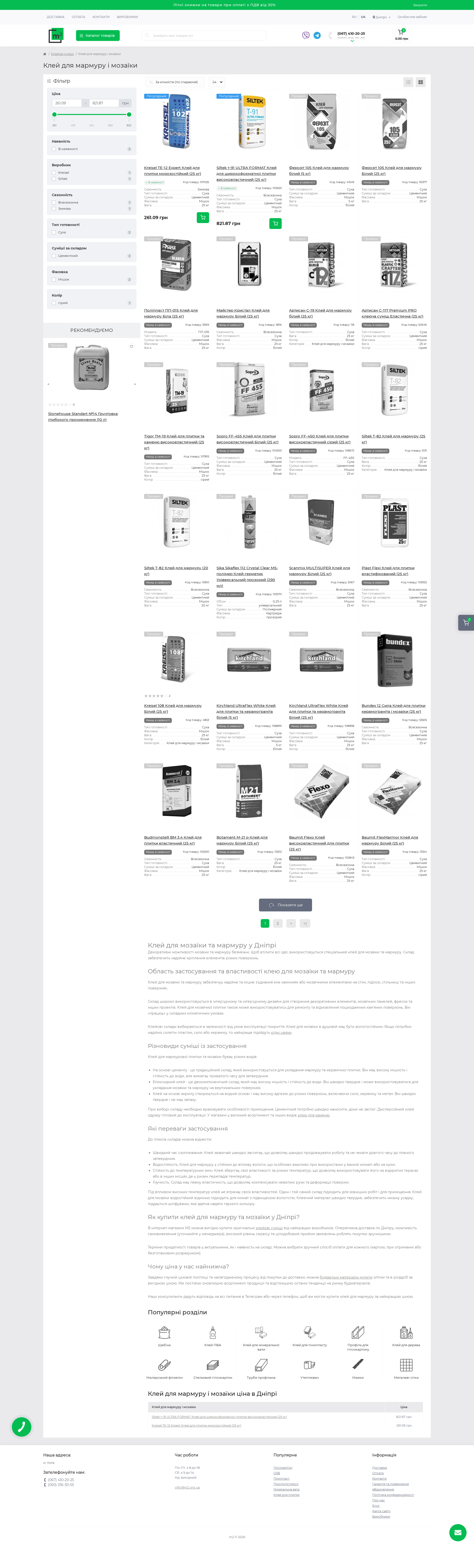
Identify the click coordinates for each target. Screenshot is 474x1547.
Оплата (78, 17)
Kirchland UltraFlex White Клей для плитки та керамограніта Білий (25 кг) (318, 711)
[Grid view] (421, 82)
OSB (277, 1473)
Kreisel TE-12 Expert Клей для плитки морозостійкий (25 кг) (196, 1425)
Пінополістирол (286, 1484)
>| (305, 923)
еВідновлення (383, 1489)
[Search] (147, 35)
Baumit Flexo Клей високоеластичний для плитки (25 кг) (319, 843)
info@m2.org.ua (187, 1487)
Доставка (55, 17)
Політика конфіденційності (393, 1495)
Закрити (420, 5)
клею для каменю (314, 1115)
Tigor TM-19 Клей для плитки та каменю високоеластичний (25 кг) (174, 442)
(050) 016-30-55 (351, 38)
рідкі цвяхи (281, 1032)
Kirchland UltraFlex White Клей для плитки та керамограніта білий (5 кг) (246, 711)
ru (354, 17)
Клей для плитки (286, 1495)
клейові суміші (269, 1228)
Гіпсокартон (283, 1468)
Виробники (127, 17)
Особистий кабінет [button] (412, 17)
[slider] (55, 114)
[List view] (408, 82)
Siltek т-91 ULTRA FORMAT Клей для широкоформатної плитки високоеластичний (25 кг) (246, 173)
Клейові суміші (62, 54)
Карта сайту (381, 1511)
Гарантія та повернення (390, 1484)
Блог (376, 1506)
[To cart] (203, 217)
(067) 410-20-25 (351, 33)
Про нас (378, 1500)
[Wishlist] (131, 346)
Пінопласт (282, 1478)
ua (363, 17)
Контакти (101, 17)
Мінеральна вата (286, 1489)
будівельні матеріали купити (346, 1277)
